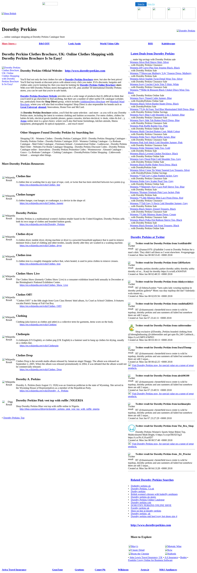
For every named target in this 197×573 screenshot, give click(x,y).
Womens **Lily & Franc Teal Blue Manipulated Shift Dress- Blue (162, 109)
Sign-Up (151, 4)
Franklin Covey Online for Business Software (150, 560)
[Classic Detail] (137, 550)
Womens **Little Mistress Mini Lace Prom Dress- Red (156, 198)
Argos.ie (145, 569)
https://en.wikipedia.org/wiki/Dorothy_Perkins (42, 224)
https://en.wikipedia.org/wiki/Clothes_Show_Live (44, 285)
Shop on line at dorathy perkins (146, 510)
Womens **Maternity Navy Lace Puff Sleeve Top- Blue (157, 186)
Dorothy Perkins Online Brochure (98, 85)
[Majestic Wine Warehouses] (173, 546)
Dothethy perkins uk (141, 486)
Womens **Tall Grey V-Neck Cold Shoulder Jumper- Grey (159, 203)
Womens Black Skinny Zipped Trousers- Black (153, 209)
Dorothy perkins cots (141, 502)
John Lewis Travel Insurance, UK (146, 557)
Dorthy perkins (138, 491)
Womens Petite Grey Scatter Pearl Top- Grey (151, 181)
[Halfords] (170, 553)
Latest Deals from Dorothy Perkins (153, 53)
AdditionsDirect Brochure (92, 101)
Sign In (141, 4)
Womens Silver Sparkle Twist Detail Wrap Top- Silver (156, 79)
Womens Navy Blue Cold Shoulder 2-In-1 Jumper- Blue (157, 114)
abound (42, 107)
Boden (183, 557)
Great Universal (28, 107)
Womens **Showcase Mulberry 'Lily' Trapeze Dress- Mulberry (160, 73)
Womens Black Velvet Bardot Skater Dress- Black (154, 103)
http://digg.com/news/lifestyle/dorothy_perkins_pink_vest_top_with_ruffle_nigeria (59, 409)
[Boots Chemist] (139, 553)
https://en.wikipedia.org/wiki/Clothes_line (40, 184)
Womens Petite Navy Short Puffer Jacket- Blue (152, 137)
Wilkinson (123, 569)
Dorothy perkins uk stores (143, 497)
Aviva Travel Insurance (14, 569)
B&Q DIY (44, 43)
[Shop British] (9, 13)
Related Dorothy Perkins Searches (152, 479)
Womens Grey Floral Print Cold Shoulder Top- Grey (155, 159)
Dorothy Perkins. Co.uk (142, 488)
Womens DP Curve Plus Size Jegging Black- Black (155, 67)
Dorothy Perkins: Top (13, 417)
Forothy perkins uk (140, 508)
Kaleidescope (168, 43)
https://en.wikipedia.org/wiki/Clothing (38, 324)
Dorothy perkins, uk (140, 513)
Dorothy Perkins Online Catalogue (148, 499)
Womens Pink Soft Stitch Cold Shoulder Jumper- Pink (156, 142)
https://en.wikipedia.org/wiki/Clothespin (39, 345)
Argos (23, 121)
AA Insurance (171, 557)
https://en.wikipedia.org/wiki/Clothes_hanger (41, 203)
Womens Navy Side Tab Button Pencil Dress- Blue (155, 120)
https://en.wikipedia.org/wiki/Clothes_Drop (41, 369)
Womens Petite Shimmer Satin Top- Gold (150, 148)
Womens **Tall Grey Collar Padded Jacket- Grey (154, 175)
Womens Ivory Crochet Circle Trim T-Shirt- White (154, 84)
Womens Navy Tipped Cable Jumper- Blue (151, 98)
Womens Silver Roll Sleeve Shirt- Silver (149, 62)
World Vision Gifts (109, 43)
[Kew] (168, 550)
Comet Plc (100, 569)
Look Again (74, 43)
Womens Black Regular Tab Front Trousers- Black (154, 225)
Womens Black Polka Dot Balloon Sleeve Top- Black (156, 220)
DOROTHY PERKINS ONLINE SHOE (151, 505)
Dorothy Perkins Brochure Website (38, 96)
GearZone (57, 569)
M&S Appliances (168, 569)
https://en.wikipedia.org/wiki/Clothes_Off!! (41, 306)
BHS (150, 43)
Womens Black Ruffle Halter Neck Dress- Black (153, 164)
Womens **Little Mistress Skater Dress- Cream (153, 214)
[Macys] (133, 546)
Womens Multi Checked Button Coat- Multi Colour (155, 131)
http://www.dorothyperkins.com (85, 70)
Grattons (79, 569)
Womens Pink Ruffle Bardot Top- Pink (149, 126)
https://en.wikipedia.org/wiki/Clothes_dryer (41, 245)
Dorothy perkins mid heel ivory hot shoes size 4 (154, 516)
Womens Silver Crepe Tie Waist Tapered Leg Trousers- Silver (160, 170)
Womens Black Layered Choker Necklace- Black (154, 153)
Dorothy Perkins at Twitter (148, 237)
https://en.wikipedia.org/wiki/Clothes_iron (40, 264)
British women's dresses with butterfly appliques (154, 494)
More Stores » (9, 43)
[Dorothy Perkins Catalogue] (186, 30)
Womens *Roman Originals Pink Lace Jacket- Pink (155, 192)
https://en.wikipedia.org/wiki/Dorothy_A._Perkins (44, 390)
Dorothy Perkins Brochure (79, 79)
